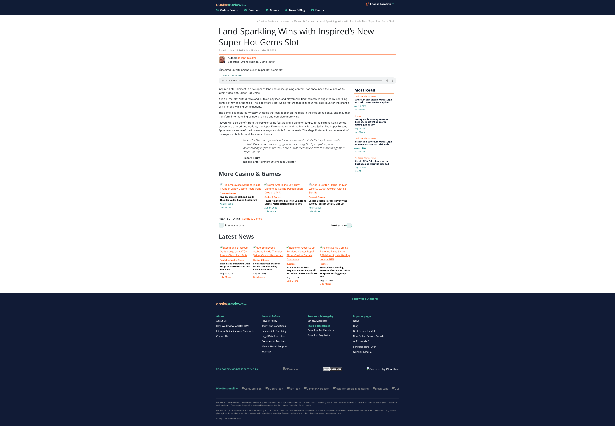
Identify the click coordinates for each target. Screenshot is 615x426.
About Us (221, 320)
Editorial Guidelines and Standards (235, 331)
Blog (355, 325)
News (286, 21)
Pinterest (368, 305)
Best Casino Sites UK (364, 331)
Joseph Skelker (247, 57)
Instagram (389, 305)
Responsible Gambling (274, 331)
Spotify (396, 305)
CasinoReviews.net (228, 369)
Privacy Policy (269, 320)
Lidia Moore (225, 207)
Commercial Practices (274, 341)
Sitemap (266, 351)
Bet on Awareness (317, 320)
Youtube (375, 305)
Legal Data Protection (273, 336)
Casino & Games (304, 21)
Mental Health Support (274, 346)
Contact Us (222, 336)
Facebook (382, 305)
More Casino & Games (250, 174)
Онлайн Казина (362, 351)
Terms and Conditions (274, 325)
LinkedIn (361, 305)
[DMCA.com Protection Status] (332, 368)
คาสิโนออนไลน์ (361, 341)
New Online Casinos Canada (368, 336)
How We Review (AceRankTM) (232, 325)
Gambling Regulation (319, 335)
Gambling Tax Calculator (321, 330)
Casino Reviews (268, 21)
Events (319, 10)
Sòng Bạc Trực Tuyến (364, 346)
